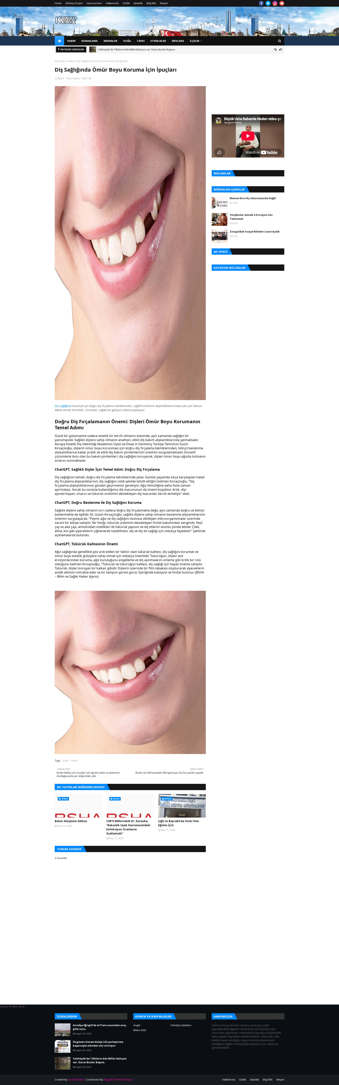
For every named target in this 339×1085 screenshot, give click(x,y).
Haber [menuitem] (71, 41)
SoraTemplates (76, 1079)
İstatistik (138, 3)
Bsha (65, 760)
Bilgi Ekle (151, 3)
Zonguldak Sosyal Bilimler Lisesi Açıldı (255, 231)
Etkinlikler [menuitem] (158, 41)
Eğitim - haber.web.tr (68, 78)
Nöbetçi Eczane (74, 3)
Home (58, 3)
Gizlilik (126, 3)
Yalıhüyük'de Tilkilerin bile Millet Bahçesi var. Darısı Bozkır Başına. (136, 49)
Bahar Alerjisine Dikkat (71, 821)
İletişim (164, 3)
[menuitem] (59, 41)
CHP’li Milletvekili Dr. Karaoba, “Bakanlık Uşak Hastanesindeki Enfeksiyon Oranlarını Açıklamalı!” (128, 827)
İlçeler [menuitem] (194, 41)
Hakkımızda (112, 3)
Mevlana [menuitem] (178, 41)
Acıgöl (136, 1025)
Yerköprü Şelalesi (180, 1025)
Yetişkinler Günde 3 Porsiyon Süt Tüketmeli (251, 217)
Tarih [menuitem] (141, 41)
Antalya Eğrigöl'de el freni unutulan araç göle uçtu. (99, 1027)
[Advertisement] (130, 976)
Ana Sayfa (60, 61)
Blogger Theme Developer (118, 1079)
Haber (71, 61)
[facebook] (261, 3)
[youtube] (281, 3)
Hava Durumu (94, 3)
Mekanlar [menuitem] (110, 41)
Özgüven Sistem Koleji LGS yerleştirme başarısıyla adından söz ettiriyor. (98, 1044)
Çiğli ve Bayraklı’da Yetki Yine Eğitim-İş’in (178, 823)
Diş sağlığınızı (63, 406)
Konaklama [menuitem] (89, 41)
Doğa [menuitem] (127, 41)
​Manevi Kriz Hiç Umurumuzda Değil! (253, 198)
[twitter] (268, 3)
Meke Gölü (139, 1030)
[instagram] (274, 3)
